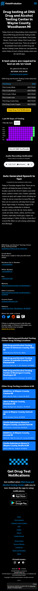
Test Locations (19, 520)
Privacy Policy (19, 541)
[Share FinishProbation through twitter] (8, 317)
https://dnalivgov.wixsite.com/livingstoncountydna (17, 285)
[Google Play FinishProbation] (19, 503)
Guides (19, 529)
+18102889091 (7, 264)
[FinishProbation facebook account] (23, 563)
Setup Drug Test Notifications (19, 110)
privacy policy (18, 587)
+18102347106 (7, 278)
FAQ (19, 526)
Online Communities (19, 550)
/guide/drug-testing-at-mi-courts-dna (14, 248)
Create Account (19, 536)
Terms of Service (19, 544)
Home (19, 517)
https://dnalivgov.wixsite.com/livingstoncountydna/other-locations (17, 293)
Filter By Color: (8, 123)
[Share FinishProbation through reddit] (13, 317)
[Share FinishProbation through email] (18, 317)
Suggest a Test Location (19, 523)
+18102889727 (7, 271)
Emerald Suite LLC (19, 572)
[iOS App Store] (19, 496)
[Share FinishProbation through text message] (23, 317)
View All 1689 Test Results (19, 149)
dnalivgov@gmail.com (10, 301)
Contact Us (19, 547)
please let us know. (8, 329)
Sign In (19, 533)
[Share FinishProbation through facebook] (4, 317)
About (19, 554)
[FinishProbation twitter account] (19, 563)
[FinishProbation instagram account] (15, 563)
